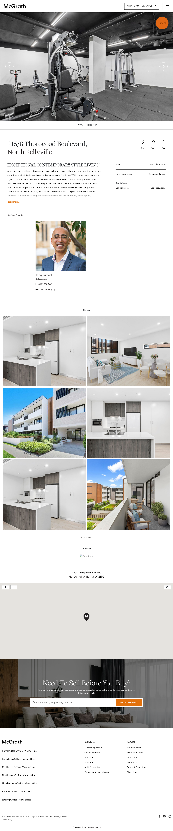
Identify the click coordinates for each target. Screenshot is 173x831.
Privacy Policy (7, 820)
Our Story (132, 758)
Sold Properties (92, 767)
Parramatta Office (12, 751)
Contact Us (132, 763)
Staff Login (132, 772)
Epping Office (9, 800)
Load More (86, 538)
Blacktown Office (11, 759)
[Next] (163, 66)
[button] (167, 6)
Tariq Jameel (44, 275)
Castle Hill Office (11, 767)
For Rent (88, 763)
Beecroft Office (10, 792)
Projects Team (134, 748)
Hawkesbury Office (12, 783)
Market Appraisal (93, 748)
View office (30, 751)
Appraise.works (93, 828)
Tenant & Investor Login (96, 772)
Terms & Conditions (137, 767)
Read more (12, 202)
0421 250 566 (45, 284)
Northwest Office (11, 775)
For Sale (88, 758)
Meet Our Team (135, 753)
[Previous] (9, 66)
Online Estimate (92, 753)
